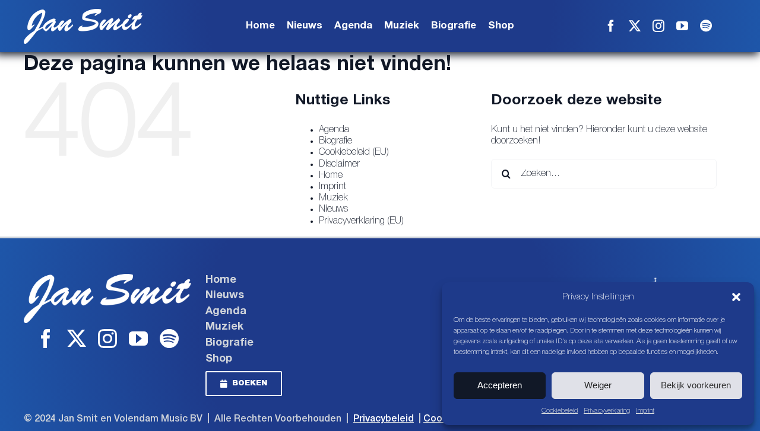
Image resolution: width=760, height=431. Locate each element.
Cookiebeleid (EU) (354, 152)
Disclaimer (339, 164)
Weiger (598, 385)
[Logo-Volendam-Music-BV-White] (646, 278)
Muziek (333, 198)
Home (331, 175)
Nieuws (333, 209)
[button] (736, 297)
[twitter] (635, 26)
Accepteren (499, 385)
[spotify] (706, 26)
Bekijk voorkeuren (696, 385)
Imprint (645, 410)
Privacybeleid (383, 419)
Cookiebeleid (560, 410)
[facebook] (611, 26)
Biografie (335, 141)
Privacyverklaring (607, 410)
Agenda (334, 130)
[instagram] (658, 26)
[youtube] (682, 26)
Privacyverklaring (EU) (361, 221)
